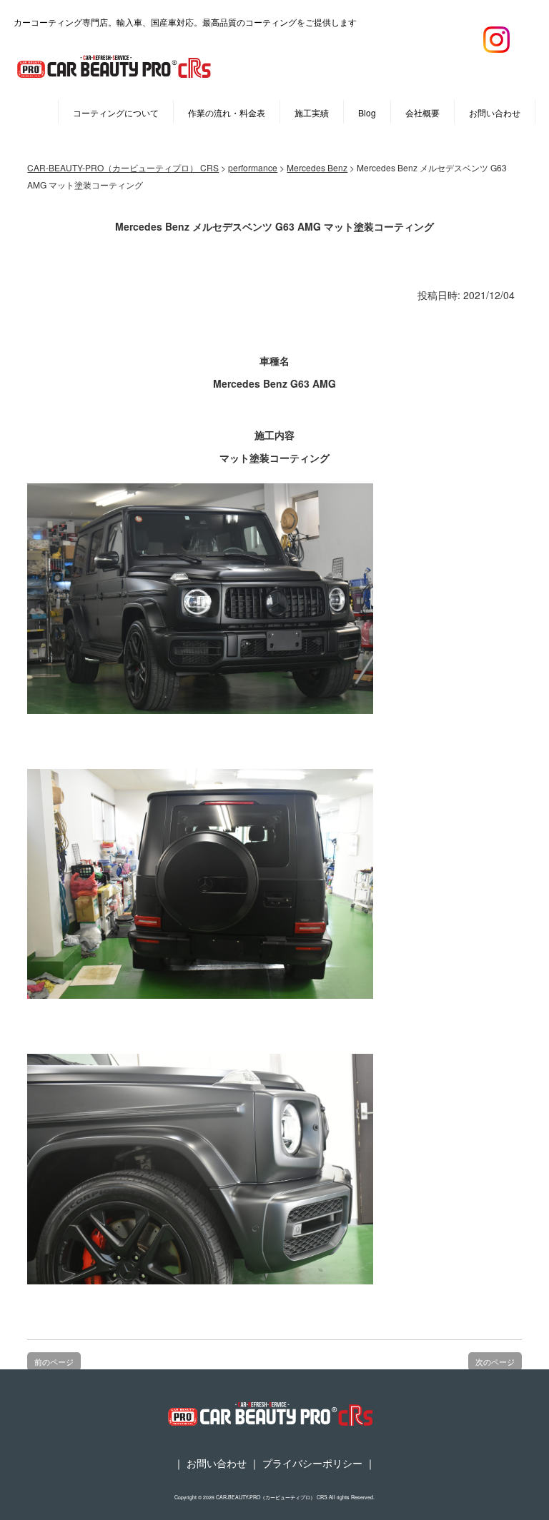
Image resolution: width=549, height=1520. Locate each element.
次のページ (495, 1361)
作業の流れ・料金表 (226, 112)
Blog (367, 112)
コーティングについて (116, 112)
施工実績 (312, 112)
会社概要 (422, 112)
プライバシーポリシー (312, 1463)
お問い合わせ (494, 112)
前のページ (54, 1361)
